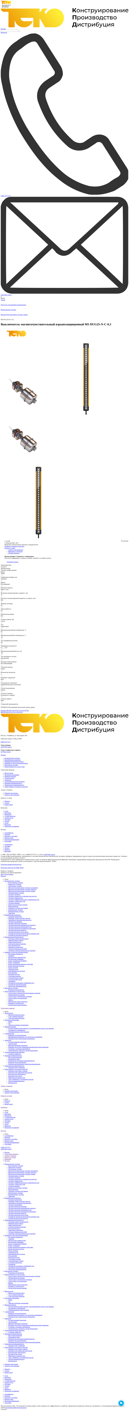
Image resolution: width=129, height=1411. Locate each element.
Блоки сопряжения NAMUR (17, 961)
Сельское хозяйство (14, 1054)
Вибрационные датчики (16, 911)
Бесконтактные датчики (12, 758)
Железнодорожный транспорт (18, 1045)
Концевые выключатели (16, 990)
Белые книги (9, 804)
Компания (4, 1107)
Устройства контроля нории (17, 984)
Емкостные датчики (14, 884)
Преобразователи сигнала (16, 971)
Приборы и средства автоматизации (16, 763)
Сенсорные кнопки (14, 976)
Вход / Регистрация (7, 874)
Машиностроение (10, 776)
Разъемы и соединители (16, 1003)
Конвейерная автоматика (13, 760)
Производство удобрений (16, 1067)
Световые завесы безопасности (18, 939)
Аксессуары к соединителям (17, 998)
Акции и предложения (15, 550)
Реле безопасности (14, 945)
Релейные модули (14, 974)
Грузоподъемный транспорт (17, 1042)
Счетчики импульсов (15, 979)
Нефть (10, 1021)
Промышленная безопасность (14, 761)
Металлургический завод (16, 1015)
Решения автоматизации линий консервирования (24, 1064)
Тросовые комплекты (15, 916)
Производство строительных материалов (21, 1038)
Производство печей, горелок (17, 1071)
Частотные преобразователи (17, 986)
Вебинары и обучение (15, 551)
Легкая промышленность (16, 1081)
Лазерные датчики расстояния (18, 908)
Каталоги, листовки (11, 836)
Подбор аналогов (13, 553)
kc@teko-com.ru (6, 752)
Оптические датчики (15, 886)
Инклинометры (13, 906)
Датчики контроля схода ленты (18, 932)
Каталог (3, 29)
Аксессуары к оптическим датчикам (20, 996)
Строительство (9, 778)
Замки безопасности (14, 942)
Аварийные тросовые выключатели (19, 920)
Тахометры (11, 981)
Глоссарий (8, 841)
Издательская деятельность (17, 1074)
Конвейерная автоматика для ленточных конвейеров (25, 1037)
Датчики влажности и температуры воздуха (22, 896)
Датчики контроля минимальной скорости (22, 925)
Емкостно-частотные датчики (17, 905)
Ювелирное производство (16, 1078)
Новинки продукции (11, 793)
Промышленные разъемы (16, 995)
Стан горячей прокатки (15, 1016)
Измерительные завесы (15, 940)
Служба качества (10, 816)
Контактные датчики (11, 765)
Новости (7, 801)
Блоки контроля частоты (16, 966)
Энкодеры (11, 913)
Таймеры (11, 956)
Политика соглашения (12, 826)
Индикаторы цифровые (16, 959)
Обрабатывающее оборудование (18, 1032)
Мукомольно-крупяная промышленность (21, 1061)
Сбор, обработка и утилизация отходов (20, 1079)
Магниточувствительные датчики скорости (22, 889)
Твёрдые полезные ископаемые (18, 1025)
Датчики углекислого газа (16, 901)
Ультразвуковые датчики (16, 893)
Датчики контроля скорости (17, 930)
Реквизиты (8, 814)
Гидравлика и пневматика (16, 1030)
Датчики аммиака (14, 903)
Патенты (7, 834)
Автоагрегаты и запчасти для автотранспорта (23, 1050)
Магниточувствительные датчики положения (23, 888)
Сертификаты (9, 833)
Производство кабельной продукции (20, 1072)
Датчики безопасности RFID (17, 949)
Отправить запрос (12, 562)
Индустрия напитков (15, 1057)
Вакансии (8, 824)
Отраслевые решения (7, 1008)
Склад (6, 823)
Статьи (7, 803)
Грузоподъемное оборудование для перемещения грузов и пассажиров (31, 1028)
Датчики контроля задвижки (17, 923)
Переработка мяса (14, 1059)
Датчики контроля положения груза (19, 927)
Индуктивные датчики (15, 882)
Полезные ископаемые (12, 775)
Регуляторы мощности (15, 954)
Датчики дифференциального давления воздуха (23, 899)
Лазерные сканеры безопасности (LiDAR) (21, 950)
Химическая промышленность (14, 785)
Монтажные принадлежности (17, 1001)
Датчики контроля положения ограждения (22, 928)
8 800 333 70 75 (6, 742)
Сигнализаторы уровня (15, 978)
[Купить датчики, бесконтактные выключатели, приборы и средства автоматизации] (64, 27)
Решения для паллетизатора (17, 1035)
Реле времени (12, 973)
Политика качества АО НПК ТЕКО (12, 868)
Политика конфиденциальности (11, 864)
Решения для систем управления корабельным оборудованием (28, 1047)
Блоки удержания (14, 962)
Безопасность (12, 1083)
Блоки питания (13, 967)
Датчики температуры (15, 898)
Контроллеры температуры (17, 957)
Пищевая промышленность (13, 783)
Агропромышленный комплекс (15, 781)
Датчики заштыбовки (15, 922)
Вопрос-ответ (9, 838)
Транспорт (8, 780)
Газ (9, 1023)
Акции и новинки (6, 1086)
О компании (8, 844)
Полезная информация (12, 839)
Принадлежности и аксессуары (15, 766)
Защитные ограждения (15, 947)
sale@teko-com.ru (6, 747)
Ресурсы (3, 1131)
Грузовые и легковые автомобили (19, 1049)
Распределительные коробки (17, 1005)
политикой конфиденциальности (16, 1407)
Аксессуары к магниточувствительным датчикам (24, 993)
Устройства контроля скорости (18, 935)
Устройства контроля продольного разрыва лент (23, 933)
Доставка (7, 819)
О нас (6, 811)
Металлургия (9, 773)
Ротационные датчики (15, 910)
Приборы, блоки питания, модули (19, 918)
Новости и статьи (6, 1096)
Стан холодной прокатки (16, 1018)
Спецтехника (12, 1044)
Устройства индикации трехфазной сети (21, 983)
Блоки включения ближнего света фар (20, 964)
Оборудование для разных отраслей (16, 787)
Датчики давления (14, 894)
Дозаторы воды (13, 969)
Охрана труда (9, 818)
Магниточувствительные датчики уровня (21, 891)
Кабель (10, 1000)
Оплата (7, 821)
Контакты (8, 813)
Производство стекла (15, 1076)
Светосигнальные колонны (17, 944)
